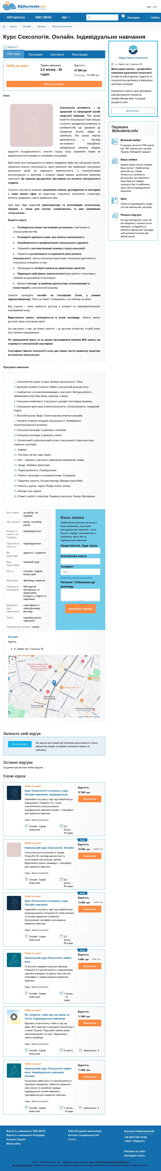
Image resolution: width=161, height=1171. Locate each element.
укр (148, 6)
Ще (64, 17)
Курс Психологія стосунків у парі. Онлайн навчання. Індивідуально (46, 792)
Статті (72, 1139)
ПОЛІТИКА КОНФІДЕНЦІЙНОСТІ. (112, 1162)
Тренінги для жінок (62, 26)
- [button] (12, 664)
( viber (127, 1141)
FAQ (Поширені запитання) (84, 1131)
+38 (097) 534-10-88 (135, 1137)
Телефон (68, 566)
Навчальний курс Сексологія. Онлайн (49, 847)
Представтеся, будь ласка (79, 545)
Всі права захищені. (22, 1165)
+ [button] (12, 659)
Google (97, 716)
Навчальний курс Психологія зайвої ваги (48, 959)
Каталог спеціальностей (83, 1135)
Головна (4, 26)
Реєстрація (80, 54)
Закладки (133, 17)
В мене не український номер (76, 577)
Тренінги (41, 26)
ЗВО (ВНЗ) (43, 17)
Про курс (13, 53)
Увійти (155, 17)
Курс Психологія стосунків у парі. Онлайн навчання (46, 902)
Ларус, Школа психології (133, 57)
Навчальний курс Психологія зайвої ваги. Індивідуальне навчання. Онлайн (48, 1072)
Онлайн (27, 26)
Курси (13, 26)
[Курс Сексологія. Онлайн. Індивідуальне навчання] (31, 125)
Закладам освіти (134, 1155)
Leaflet (80, 716)
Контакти (57, 54)
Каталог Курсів (15, 1139)
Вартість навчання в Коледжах (25, 1135)
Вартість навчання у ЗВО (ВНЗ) (25, 1131)
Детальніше (132, 110)
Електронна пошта (74, 556)
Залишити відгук (20, 744)
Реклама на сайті (134, 1151)
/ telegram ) (138, 1141)
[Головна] (27, 6)
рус (155, 6)
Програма (35, 54)
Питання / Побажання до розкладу (78, 584)
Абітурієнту (16, 17)
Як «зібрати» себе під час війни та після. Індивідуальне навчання (47, 1016)
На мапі (13, 637)
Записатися (89, 799)
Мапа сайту (13, 1143)
